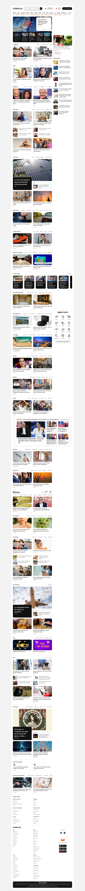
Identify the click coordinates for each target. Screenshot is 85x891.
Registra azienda (16, 871)
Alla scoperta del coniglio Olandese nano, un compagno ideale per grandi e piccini (45, 678)
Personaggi (41, 86)
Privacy (39, 885)
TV (55, 12)
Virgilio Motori (17, 231)
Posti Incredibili (16, 351)
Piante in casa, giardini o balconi (61, 47)
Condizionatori (16, 466)
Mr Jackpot (35, 861)
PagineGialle (15, 869)
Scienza (14, 269)
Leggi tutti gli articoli (64, 419)
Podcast (50, 657)
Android (26, 252)
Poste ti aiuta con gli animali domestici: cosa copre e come (44, 614)
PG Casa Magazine (16, 874)
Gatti (46, 657)
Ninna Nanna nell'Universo (19, 651)
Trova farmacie (35, 870)
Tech (44, 12)
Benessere (15, 61)
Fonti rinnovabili (49, 157)
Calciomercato (34, 398)
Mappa (45, 494)
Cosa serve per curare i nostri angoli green (62, 48)
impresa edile (15, 802)
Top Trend (15, 792)
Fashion (38, 109)
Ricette (58, 12)
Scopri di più (57, 53)
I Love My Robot (48, 313)
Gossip (51, 12)
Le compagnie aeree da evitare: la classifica (21, 609)
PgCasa (15, 449)
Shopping (14, 856)
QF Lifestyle (16, 584)
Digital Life (35, 252)
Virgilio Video (35, 836)
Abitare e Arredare (17, 799)
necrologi (14, 823)
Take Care (15, 537)
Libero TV (35, 851)
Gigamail (14, 839)
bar (33, 802)
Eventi (25, 494)
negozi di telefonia (16, 821)
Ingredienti (50, 515)
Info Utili (41, 210)
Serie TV (50, 86)
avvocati (34, 818)
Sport (18, 12)
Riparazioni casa (48, 449)
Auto (34, 231)
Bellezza (50, 65)
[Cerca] (41, 8)
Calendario (15, 843)
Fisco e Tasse (35, 210)
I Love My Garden (40, 313)
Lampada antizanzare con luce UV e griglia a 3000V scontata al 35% (65, 84)
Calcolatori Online (36, 876)
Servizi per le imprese (19, 775)
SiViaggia (15, 334)
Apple (30, 252)
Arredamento (41, 292)
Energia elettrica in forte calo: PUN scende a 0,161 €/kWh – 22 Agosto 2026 (65, 95)
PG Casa (14, 872)
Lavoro (50, 210)
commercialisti (35, 819)
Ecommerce (46, 775)
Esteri (47, 377)
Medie (45, 355)
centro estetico (36, 811)
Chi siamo (31, 885)
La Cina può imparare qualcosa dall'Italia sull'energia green (22, 182)
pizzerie (34, 805)
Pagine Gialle (16, 796)
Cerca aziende (35, 867)
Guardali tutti (69, 273)
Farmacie (30, 494)
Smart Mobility (15, 866)
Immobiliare (28, 210)
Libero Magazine (36, 849)
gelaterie (34, 800)
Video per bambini (39, 637)
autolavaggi (15, 814)
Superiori (50, 355)
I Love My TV (25, 313)
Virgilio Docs (15, 838)
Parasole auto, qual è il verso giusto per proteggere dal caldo (63, 285)
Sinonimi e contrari (34, 355)
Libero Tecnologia (18, 252)
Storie (51, 377)
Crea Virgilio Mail (67, 8)
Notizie (14, 12)
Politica (42, 377)
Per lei (50, 44)
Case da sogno (30, 292)
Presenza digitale (30, 775)
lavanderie (15, 818)
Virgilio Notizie (35, 831)
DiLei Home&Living (18, 292)
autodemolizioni (15, 811)
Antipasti (28, 515)
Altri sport (50, 398)
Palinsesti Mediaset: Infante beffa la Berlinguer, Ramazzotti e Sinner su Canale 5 (51, 431)
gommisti (14, 812)
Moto (37, 231)
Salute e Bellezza (36, 807)
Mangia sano (15, 580)
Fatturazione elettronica (35, 14)
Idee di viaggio (32, 334)
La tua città (35, 871)
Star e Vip (36, 65)
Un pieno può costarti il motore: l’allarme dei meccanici (64, 112)
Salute (45, 537)
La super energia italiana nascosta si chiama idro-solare (44, 186)
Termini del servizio (33, 10)
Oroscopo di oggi (29, 706)
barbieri (34, 812)
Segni (44, 706)
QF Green (15, 157)
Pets (14, 657)
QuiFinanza (16, 210)
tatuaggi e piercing (36, 814)
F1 (39, 398)
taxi (13, 809)
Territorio (15, 511)
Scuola (15, 356)
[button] (49, 29)
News (31, 86)
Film (46, 86)
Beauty (33, 109)
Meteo (31, 12)
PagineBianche (15, 876)
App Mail (14, 844)
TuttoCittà (14, 877)
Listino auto (15, 864)
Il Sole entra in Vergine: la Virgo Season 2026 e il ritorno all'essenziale (44, 736)
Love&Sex (47, 109)
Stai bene (14, 553)
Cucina (34, 532)
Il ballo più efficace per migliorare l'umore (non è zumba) (44, 557)
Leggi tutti (50, 584)
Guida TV (26, 86)
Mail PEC (23, 14)
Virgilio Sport (35, 833)
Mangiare (35, 799)
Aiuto (14, 846)
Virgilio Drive (15, 836)
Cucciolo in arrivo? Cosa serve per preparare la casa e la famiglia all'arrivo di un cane (42, 699)
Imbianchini (34, 449)
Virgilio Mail (15, 831)
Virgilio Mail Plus (16, 833)
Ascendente (49, 706)
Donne (27, 12)
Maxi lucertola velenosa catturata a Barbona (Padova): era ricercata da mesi (17, 287)
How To (40, 252)
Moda (46, 65)
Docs (42, 14)
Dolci (45, 515)
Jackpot (65, 14)
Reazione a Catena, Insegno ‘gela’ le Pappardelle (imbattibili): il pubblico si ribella (42, 102)
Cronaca (38, 377)
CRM (51, 775)
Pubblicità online (39, 775)
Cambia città (15, 494)
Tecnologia (35, 61)
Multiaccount (15, 841)
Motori (40, 12)
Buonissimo (16, 516)
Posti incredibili (49, 334)
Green (15, 186)
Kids (14, 638)
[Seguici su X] (64, 833)
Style (42, 109)
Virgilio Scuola (15, 859)
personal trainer (36, 821)
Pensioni (46, 210)
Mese (41, 706)
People (31, 65)
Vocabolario (35, 873)
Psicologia (40, 537)
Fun (69, 14)
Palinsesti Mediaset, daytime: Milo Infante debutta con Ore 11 (52, 442)
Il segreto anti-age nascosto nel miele (42, 550)
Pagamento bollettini (58, 14)
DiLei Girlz (15, 109)
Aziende (35, 494)
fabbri (14, 805)
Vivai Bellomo (56, 50)
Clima (33, 157)
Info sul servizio (27, 10)
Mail (14, 14)
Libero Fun (35, 863)
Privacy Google (39, 10)
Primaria (41, 355)
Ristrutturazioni (49, 292)
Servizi (14, 816)
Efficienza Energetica (40, 157)
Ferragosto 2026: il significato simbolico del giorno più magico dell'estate (40, 754)
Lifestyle (41, 65)
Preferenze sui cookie (49, 885)
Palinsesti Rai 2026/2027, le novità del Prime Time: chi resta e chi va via (30, 441)
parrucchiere (35, 809)
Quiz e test (50, 470)
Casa (14, 309)
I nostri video (16, 273)
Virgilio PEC (15, 835)
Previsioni (50, 494)
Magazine (15, 86)
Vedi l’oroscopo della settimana (62, 341)
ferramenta (15, 800)
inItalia (34, 844)
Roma (16, 492)
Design (36, 292)
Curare (34, 580)
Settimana (36, 706)
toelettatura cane (16, 819)
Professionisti (36, 816)
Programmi (35, 86)
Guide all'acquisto (44, 44)
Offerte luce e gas (48, 14)
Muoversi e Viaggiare (17, 807)
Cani (43, 657)
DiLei (14, 65)
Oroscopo (63, 12)
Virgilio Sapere (15, 858)
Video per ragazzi (48, 637)
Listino (45, 231)
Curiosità (50, 231)
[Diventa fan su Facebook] (61, 833)
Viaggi (36, 12)
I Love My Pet (32, 313)
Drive (27, 14)
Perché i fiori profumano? (39, 651)
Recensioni (50, 252)
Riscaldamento (28, 449)
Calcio (28, 398)
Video (47, 12)
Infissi (34, 466)
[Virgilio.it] (17, 8)
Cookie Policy (43, 885)
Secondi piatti (40, 515)
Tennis (39, 26)
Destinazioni (25, 334)
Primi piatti (33, 515)
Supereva (15, 470)
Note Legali (35, 885)
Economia (23, 12)
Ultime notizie (32, 377)
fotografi (34, 823)
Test (51, 109)
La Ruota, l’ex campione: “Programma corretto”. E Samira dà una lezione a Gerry (21, 102)
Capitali (42, 334)
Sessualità (50, 537)
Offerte (37, 44)
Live (46, 398)
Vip (33, 82)
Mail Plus (18, 14)
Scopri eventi (35, 868)
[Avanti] (71, 282)
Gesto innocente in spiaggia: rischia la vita (41, 284)
